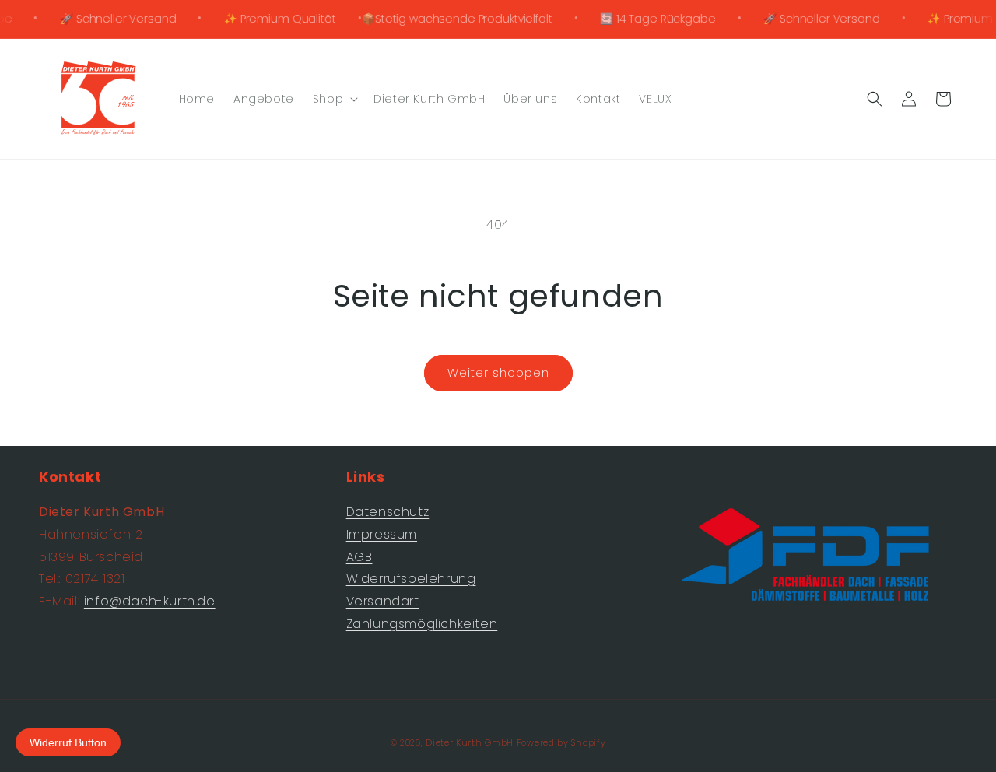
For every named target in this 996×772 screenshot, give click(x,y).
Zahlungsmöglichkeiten (422, 624)
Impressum (381, 534)
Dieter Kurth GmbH (470, 742)
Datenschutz (388, 512)
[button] (333, 98)
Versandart (382, 601)
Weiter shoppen (498, 372)
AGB (359, 557)
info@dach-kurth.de (150, 601)
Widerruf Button (68, 742)
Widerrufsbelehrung (411, 579)
